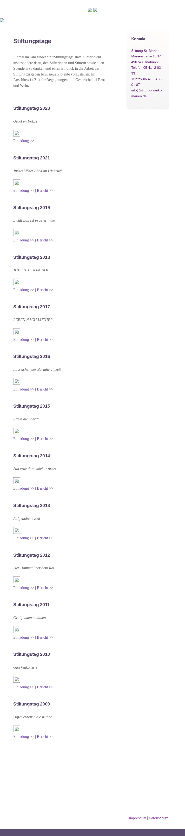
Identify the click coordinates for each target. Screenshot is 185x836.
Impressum (137, 818)
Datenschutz (158, 818)
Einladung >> (23, 141)
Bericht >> (45, 190)
